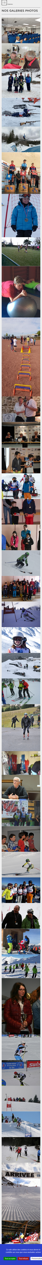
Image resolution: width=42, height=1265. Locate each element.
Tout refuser (23, 1259)
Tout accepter (10, 1259)
